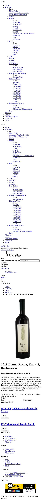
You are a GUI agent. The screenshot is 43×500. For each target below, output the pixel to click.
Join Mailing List (10, 272)
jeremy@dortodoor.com (17, 473)
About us (8, 442)
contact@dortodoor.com (13, 475)
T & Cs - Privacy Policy (13, 464)
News (7, 466)
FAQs (7, 460)
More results (5, 268)
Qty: (2, 400)
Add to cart (28, 400)
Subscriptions (9, 449)
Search (3, 277)
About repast (9, 453)
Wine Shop (8, 436)
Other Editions (10, 451)
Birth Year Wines (10, 438)
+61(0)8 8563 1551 (16, 476)
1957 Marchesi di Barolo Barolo (18, 424)
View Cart (5, 246)
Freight (7, 462)
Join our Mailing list (7, 250)
